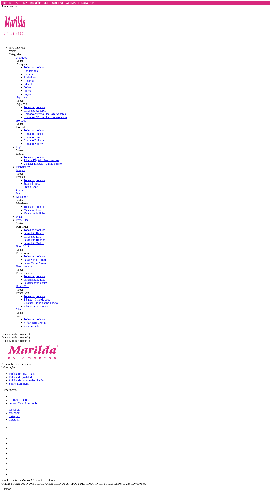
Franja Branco (32, 183)
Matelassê (22, 196)
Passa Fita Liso (32, 236)
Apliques (21, 57)
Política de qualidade (21, 377)
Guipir (20, 190)
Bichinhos (29, 74)
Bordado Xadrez (33, 143)
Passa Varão (23, 246)
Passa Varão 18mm (35, 259)
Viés (18, 309)
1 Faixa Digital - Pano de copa (41, 160)
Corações (29, 80)
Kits (18, 193)
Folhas (27, 87)
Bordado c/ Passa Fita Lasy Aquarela (45, 113)
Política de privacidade (22, 373)
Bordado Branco (33, 133)
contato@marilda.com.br (23, 403)
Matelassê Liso (32, 210)
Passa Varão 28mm (35, 263)
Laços (27, 94)
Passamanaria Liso (34, 279)
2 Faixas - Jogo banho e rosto (41, 302)
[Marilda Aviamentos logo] (15, 38)
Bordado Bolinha (34, 140)
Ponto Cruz (22, 286)
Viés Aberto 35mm (35, 322)
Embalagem (23, 166)
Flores (27, 90)
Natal (19, 216)
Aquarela (21, 97)
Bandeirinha (31, 70)
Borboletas (30, 77)
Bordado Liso (32, 137)
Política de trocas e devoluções (26, 380)
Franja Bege (31, 186)
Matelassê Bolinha (34, 213)
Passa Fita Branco (34, 233)
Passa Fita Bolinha (34, 239)
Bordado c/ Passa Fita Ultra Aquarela (45, 117)
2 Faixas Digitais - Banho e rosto (43, 163)
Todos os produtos (34, 67)
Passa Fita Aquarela (35, 110)
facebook (14, 409)
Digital (20, 147)
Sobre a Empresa (19, 383)
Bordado (21, 120)
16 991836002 (21, 400)
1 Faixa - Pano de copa (37, 299)
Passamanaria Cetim (35, 282)
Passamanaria (24, 266)
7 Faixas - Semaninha (36, 306)
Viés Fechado (31, 326)
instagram (14, 416)
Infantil (28, 84)
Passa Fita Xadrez (34, 243)
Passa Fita (22, 220)
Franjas (20, 170)
